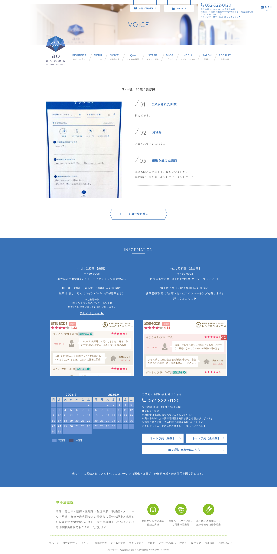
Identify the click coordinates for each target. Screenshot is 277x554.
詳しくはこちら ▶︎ (92, 313)
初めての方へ (79, 57)
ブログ (170, 57)
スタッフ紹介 (152, 57)
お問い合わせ (225, 543)
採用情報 (225, 57)
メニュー (98, 57)
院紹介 (207, 57)
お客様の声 (114, 57)
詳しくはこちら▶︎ (232, 17)
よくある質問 (133, 57)
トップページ (51, 543)
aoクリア (196, 543)
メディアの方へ (188, 57)
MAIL (268, 7)
